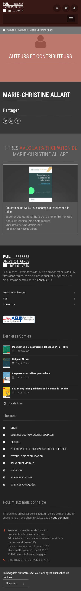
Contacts (9, 304)
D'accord (11, 583)
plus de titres (14, 403)
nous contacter (60, 517)
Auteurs (22, 29)
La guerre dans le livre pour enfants (31, 373)
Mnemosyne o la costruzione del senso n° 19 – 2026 (40, 347)
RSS (5, 298)
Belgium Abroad (20, 359)
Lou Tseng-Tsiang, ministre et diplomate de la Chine (40, 388)
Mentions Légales (14, 292)
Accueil (10, 29)
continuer (42, 279)
